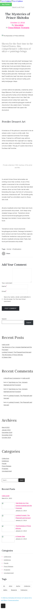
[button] (6, 4)
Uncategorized (7, 471)
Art (4, 586)
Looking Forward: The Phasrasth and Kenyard (16, 352)
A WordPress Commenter (12, 378)
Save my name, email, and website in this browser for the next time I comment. (17, 299)
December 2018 (7, 432)
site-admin (19, 25)
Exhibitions (5, 461)
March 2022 (6, 427)
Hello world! (5, 344)
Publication (17, 249)
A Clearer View (6, 357)
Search (4, 319)
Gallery (5, 590)
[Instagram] (3, 606)
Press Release (14, 28)
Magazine (14, 590)
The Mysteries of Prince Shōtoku (12, 355)
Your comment (7, 283)
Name (4, 286)
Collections (5, 458)
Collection (27, 586)
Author (18, 586)
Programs (25, 28)
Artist (9, 249)
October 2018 (6, 437)
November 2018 (7, 435)
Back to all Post (18, 7)
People (4, 463)
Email (4, 291)
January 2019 (6, 430)
